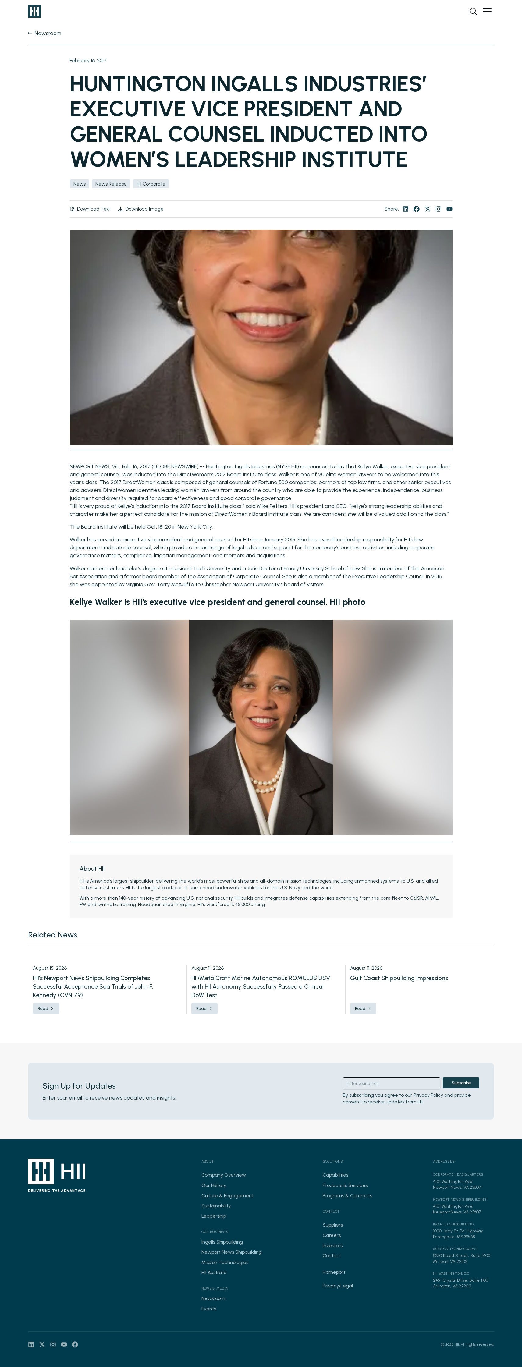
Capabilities (335, 1175)
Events (208, 1309)
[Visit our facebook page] (417, 209)
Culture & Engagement (227, 1196)
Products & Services (345, 1185)
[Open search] (473, 11)
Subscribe (461, 1082)
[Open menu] (487, 11)
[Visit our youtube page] (449, 209)
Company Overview (223, 1175)
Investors (333, 1245)
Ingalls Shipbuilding (222, 1242)
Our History (213, 1185)
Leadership (213, 1216)
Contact (332, 1256)
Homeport (334, 1272)
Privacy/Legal (338, 1286)
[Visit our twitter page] (427, 209)
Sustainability (216, 1206)
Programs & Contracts (347, 1196)
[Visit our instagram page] (438, 209)
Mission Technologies (224, 1262)
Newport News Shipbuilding (231, 1252)
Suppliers (333, 1225)
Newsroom (213, 1298)
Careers (332, 1235)
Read (43, 1008)
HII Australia (214, 1272)
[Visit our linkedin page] (406, 209)
